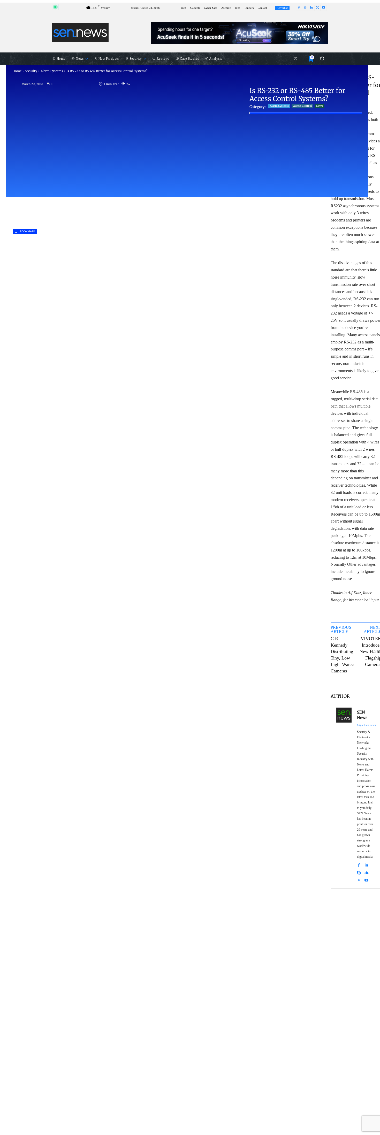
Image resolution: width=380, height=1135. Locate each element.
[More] (373, 684)
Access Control (302, 106)
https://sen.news (366, 724)
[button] (322, 58)
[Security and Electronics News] (80, 32)
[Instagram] (305, 8)
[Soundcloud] (366, 872)
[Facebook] (299, 8)
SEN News (362, 715)
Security (31, 71)
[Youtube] (324, 8)
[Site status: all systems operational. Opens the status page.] (55, 7)
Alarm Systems (52, 71)
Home (16, 71)
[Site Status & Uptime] (295, 58)
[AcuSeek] (239, 33)
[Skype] (359, 872)
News (319, 106)
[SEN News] (344, 795)
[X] (317, 8)
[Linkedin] (311, 8)
